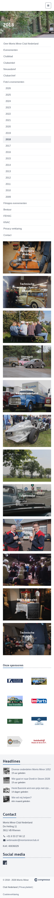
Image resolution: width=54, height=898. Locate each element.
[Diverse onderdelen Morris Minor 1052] (6, 771)
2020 (8, 126)
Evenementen (10, 50)
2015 (8, 158)
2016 (8, 152)
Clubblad (8, 56)
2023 (8, 107)
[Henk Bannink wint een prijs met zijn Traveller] (6, 789)
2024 (8, 101)
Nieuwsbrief (9, 69)
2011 (8, 184)
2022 (8, 114)
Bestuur (7, 209)
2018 (8, 139)
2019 (8, 133)
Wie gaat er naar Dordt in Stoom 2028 (31, 779)
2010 (8, 190)
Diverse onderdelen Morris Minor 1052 (31, 769)
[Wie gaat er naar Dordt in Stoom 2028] (6, 780)
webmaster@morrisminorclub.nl (22, 840)
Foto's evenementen (13, 82)
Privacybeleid (25, 887)
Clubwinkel (9, 63)
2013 (8, 171)
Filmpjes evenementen (15, 203)
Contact (7, 235)
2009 (8, 197)
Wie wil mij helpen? (22, 797)
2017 (8, 146)
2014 (8, 165)
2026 (8, 88)
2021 (8, 120)
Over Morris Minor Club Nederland (20, 43)
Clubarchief (9, 75)
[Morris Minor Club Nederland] (17, 5)
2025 (8, 95)
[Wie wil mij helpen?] (6, 799)
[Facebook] (5, 863)
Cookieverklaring (11, 894)
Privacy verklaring (12, 228)
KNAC (6, 222)
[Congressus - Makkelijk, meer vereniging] (42, 879)
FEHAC (7, 216)
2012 (8, 177)
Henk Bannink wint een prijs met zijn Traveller (31, 788)
